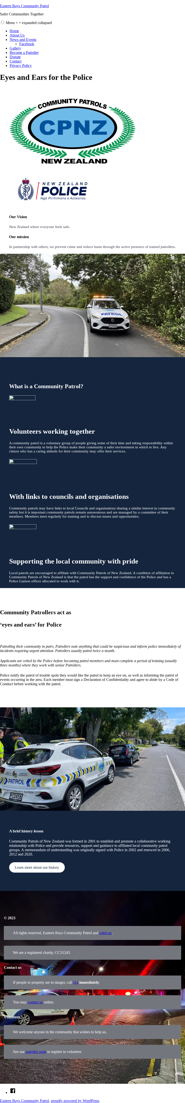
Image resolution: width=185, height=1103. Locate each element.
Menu (29, 23)
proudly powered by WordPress (75, 1101)
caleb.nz (105, 933)
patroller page (36, 1052)
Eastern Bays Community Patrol (24, 6)
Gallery (15, 48)
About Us (17, 35)
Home (14, 31)
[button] (2, 22)
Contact (15, 61)
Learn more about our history (37, 867)
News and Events (23, 40)
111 (75, 982)
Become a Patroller (24, 53)
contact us (35, 1002)
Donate (15, 57)
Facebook (26, 44)
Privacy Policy (21, 65)
